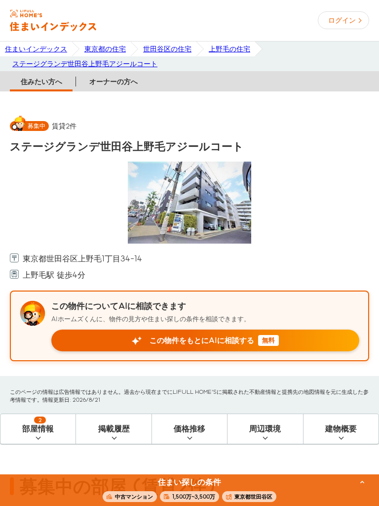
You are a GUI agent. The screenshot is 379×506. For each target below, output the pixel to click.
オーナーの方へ (113, 81)
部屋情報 (38, 425)
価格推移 (189, 428)
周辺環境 (265, 428)
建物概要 (341, 428)
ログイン (342, 20)
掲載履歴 (114, 428)
